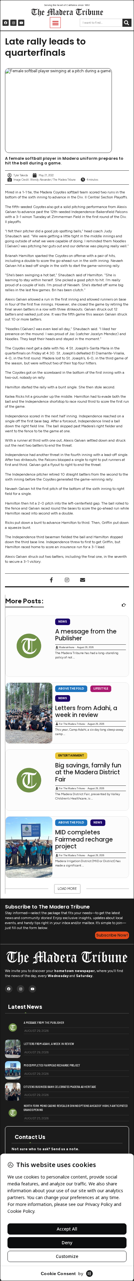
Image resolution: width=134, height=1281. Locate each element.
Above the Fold (71, 688)
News (62, 621)
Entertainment (71, 755)
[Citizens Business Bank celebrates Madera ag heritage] (13, 1092)
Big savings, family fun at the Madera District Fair (88, 772)
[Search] (127, 23)
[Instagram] (13, 23)
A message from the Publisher (86, 635)
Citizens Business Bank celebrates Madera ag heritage (60, 1087)
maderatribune (66, 647)
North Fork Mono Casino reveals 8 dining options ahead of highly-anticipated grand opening (75, 1108)
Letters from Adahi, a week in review (86, 712)
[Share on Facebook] (51, 580)
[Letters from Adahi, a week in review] (29, 713)
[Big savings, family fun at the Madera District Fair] (29, 780)
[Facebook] (5, 23)
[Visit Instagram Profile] (67, 580)
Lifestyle (100, 688)
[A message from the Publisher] (29, 646)
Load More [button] (67, 889)
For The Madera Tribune (72, 724)
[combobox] (101, 23)
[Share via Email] (82, 580)
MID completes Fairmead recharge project (84, 839)
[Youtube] (21, 23)
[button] (55, 22)
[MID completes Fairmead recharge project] (29, 847)
